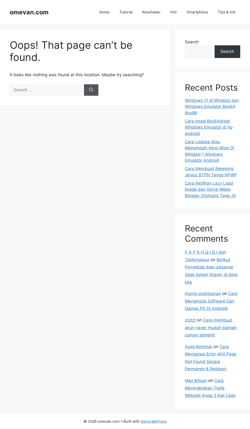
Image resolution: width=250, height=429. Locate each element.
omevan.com (29, 12)
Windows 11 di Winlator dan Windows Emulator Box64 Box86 (212, 106)
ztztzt (190, 320)
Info (173, 12)
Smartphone (197, 12)
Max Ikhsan (196, 380)
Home (104, 12)
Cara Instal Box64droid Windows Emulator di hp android (208, 127)
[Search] (91, 90)
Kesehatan (151, 12)
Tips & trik (226, 12)
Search (191, 41)
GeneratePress (154, 421)
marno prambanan (203, 293)
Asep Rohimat (198, 346)
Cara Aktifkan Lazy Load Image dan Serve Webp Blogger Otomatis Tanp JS (210, 189)
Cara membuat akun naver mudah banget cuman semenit (211, 327)
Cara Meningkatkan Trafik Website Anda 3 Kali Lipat (210, 388)
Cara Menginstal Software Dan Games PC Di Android (211, 301)
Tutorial (126, 12)
